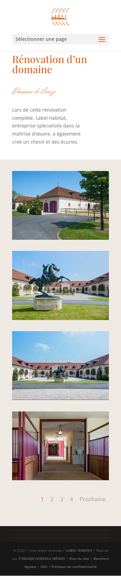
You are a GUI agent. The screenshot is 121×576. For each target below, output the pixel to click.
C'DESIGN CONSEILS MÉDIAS (41, 558)
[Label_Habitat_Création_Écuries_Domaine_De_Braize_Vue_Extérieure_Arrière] (60, 239)
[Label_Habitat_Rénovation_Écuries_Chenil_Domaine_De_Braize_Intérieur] (60, 320)
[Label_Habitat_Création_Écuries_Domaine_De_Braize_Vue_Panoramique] (60, 400)
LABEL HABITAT (79, 550)
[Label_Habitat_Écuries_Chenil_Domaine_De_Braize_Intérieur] (60, 480)
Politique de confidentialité (74, 566)
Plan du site (79, 558)
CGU (43, 566)
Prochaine (93, 499)
